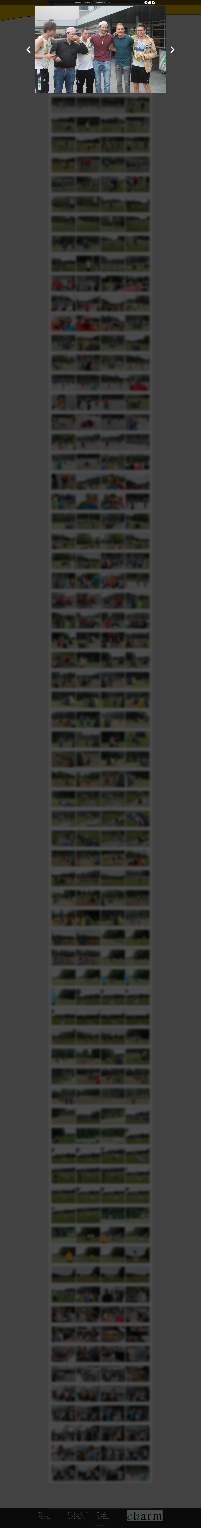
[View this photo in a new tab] (149, 2)
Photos (77, 3)
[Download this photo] (146, 2)
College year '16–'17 (88, 3)
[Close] (153, 2)
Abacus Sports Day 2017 (103, 3)
